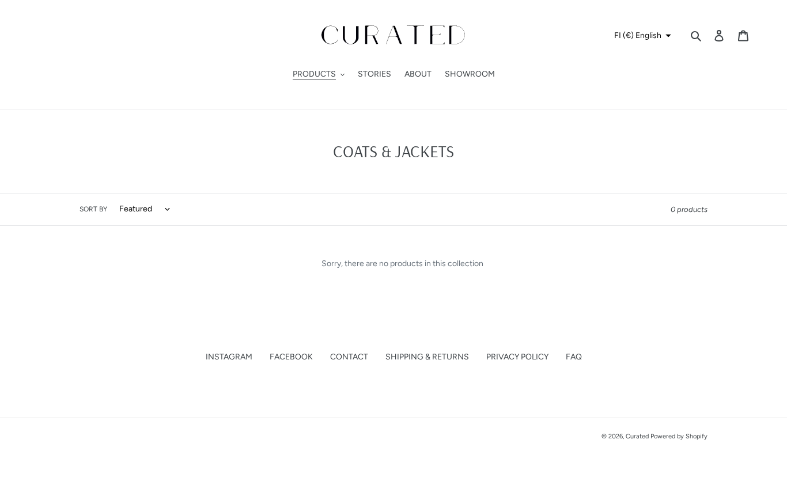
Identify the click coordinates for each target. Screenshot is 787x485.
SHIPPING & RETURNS (427, 357)
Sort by (93, 209)
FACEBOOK (291, 357)
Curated (637, 436)
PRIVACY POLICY (517, 357)
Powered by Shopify (678, 436)
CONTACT (349, 357)
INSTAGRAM (229, 357)
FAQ (574, 357)
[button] (641, 35)
